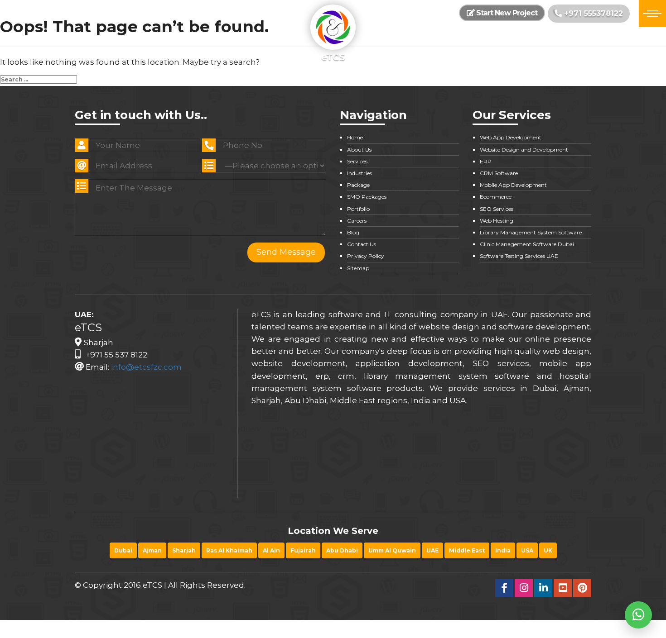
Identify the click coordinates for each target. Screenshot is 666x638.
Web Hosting (496, 220)
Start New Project (505, 13)
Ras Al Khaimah (229, 550)
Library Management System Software (531, 232)
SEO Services (496, 208)
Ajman (152, 550)
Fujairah (303, 550)
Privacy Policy (365, 255)
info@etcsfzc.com (146, 366)
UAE (432, 550)
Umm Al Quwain (392, 550)
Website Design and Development (524, 149)
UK (548, 550)
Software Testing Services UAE (519, 255)
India (503, 550)
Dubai (123, 550)
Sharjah (184, 550)
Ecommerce (496, 196)
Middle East (467, 550)
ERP (486, 161)
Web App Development (510, 137)
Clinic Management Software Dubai (527, 244)
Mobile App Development (513, 184)
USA (527, 550)
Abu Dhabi (342, 550)
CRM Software (499, 173)
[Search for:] (38, 79)
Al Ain (271, 550)
